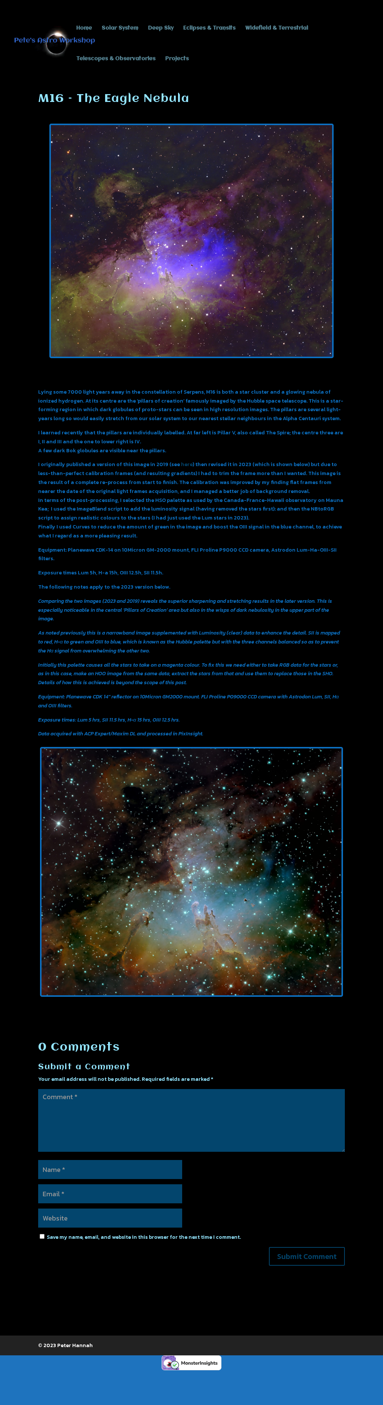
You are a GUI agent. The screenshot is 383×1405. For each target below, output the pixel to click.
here (187, 464)
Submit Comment (307, 1256)
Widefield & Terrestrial (276, 28)
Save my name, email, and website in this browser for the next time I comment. (144, 1237)
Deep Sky (161, 28)
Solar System (120, 28)
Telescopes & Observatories (116, 58)
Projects (177, 58)
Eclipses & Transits (209, 28)
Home (84, 28)
